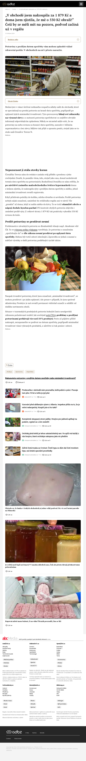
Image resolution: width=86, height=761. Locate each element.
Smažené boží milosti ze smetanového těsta (15, 715)
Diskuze (21, 382)
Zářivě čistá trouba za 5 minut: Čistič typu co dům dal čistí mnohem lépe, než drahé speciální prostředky (50, 449)
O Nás (27, 733)
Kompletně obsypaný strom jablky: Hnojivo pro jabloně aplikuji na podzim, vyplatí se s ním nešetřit (49, 420)
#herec (33, 700)
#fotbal (60, 663)
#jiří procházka (62, 704)
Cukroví (5, 688)
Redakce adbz (13, 39)
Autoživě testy (7, 648)
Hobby (14, 9)
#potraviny (19, 372)
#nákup (9, 372)
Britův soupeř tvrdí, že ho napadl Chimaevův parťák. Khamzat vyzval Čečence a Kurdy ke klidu (69, 718)
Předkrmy (5, 692)
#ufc (59, 707)
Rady (4, 652)
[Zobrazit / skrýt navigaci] (81, 4)
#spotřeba (30, 372)
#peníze (33, 662)
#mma (59, 666)
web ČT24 (50, 315)
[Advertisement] (43, 150)
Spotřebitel (32, 652)
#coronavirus (61, 659)
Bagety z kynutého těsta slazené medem (14, 712)
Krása (31, 690)
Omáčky (5, 690)
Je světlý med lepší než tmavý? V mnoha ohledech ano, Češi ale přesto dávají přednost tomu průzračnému (42, 566)
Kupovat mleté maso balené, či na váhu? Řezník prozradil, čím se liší (33, 621)
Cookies (8, 738)
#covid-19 (33, 665)
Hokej (58, 652)
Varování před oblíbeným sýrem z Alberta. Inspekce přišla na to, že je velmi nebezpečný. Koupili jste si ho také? (51, 406)
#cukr (5, 707)
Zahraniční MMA (61, 688)
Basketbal (60, 646)
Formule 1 (59, 648)
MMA (58, 654)
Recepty (5, 693)
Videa (58, 692)
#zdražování (34, 659)
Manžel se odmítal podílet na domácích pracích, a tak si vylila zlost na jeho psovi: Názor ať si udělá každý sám (41, 718)
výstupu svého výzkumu (25, 229)
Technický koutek (8, 654)
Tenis (58, 656)
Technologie (33, 654)
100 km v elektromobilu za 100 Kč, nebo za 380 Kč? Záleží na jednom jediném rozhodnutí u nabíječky (15, 679)
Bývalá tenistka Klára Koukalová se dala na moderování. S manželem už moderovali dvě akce (69, 672)
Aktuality (5, 646)
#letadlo (33, 704)
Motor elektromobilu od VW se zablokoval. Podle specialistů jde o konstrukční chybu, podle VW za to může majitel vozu (14, 672)
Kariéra (34, 733)
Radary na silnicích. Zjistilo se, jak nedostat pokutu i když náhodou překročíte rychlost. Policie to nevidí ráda (41, 672)
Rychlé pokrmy (7, 695)
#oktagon (60, 700)
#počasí (33, 707)
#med (5, 704)
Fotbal (58, 650)
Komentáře (32, 648)
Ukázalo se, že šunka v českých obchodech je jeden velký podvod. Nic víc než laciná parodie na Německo (42, 509)
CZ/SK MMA (60, 690)
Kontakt (42, 733)
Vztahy (31, 695)
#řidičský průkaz (8, 659)
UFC (58, 693)
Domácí (31, 646)
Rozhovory (32, 650)
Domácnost (32, 688)
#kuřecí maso (8, 700)
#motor (6, 666)
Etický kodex (18, 738)
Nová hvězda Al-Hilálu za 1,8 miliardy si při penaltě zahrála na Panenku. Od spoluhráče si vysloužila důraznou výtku (69, 679)
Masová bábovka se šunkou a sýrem (13, 717)
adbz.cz (7, 9)
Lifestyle (32, 692)
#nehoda (6, 663)
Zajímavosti (6, 656)
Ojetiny (5, 650)
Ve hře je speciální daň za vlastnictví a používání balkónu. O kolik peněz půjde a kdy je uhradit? (42, 678)
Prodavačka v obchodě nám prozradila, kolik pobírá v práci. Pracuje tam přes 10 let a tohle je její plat (50, 391)
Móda (31, 693)
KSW (58, 695)
